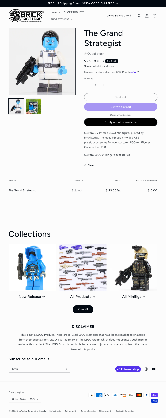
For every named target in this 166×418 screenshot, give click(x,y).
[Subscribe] (66, 369)
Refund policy (55, 411)
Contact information (125, 411)
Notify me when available (121, 122)
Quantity (88, 78)
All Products (80, 296)
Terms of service (88, 411)
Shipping (88, 66)
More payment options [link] (120, 115)
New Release (30, 296)
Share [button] (91, 165)
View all (83, 309)
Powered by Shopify (37, 411)
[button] (55, 12)
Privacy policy (71, 411)
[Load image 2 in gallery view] (33, 106)
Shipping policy (106, 411)
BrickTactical (22, 411)
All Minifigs (131, 296)
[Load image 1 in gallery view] (16, 106)
